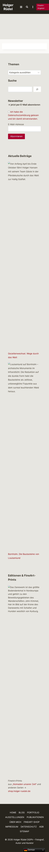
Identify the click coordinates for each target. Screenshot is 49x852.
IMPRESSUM (11, 826)
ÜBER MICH (15, 822)
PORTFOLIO (33, 812)
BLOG (22, 812)
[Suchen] (37, 89)
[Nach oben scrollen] (42, 842)
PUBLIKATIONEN (35, 817)
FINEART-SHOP (32, 822)
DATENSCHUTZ (29, 826)
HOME (13, 812)
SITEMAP (24, 831)
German (31, 850)
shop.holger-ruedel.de (19, 791)
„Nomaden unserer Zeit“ (24, 784)
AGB (41, 826)
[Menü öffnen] (21, 7)
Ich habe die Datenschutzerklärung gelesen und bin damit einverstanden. (23, 115)
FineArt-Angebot (41, 6)
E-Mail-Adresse (16, 124)
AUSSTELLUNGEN (14, 817)
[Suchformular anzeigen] (27, 7)
